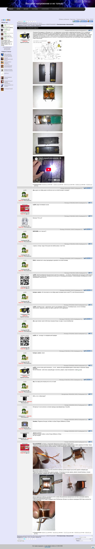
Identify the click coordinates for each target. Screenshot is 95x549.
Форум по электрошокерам (24, 24)
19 (86, 431)
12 (86, 333)
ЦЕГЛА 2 (6, 73)
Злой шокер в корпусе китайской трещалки (7, 63)
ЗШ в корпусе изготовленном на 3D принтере (8, 55)
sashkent (24, 421)
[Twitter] (5, 20)
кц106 (24, 190)
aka (25, 32)
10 (86, 305)
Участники (72, 19)
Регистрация (55, 9)
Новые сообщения (64, 19)
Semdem (25, 406)
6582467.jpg (88, 532)
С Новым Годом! (8, 88)
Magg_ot (40, 23)
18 (86, 419)
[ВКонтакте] (3, 20)
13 (81, 351)
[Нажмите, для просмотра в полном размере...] (47, 60)
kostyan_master (25, 274)
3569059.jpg (77, 532)
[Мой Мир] (8, 20)
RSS (89, 0)
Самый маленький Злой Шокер (8, 59)
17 (86, 405)
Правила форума (80, 19)
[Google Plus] (9, 20)
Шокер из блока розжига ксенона (8, 70)
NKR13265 (25, 204)
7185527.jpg (56, 184)
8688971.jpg (45, 532)
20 (86, 442)
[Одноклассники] (6, 20)
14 (86, 365)
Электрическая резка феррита (8, 66)
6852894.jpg (56, 532)
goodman (24, 218)
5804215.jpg (67, 184)
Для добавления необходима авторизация (7, 48)
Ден (37, 23)
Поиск (87, 19)
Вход (64, 9)
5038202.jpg (89, 184)
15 (81, 379)
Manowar (34, 23)
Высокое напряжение (39, 24)
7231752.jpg (66, 532)
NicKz (24, 245)
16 (86, 394)
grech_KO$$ (30, 23)
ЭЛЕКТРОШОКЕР (51, 24)
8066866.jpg (45, 184)
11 (81, 319)
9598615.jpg (78, 184)
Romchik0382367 (24, 396)
